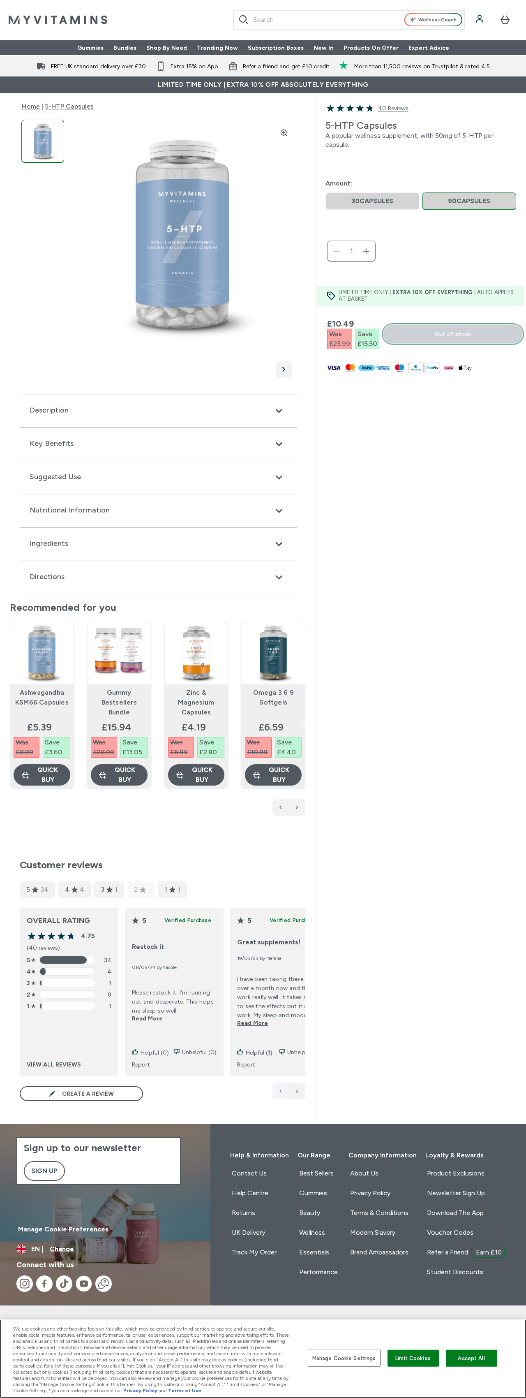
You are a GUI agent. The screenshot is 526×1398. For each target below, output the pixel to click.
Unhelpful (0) (199, 1052)
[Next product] (297, 807)
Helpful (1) (259, 1052)
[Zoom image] (284, 132)
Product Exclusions (455, 1173)
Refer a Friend (464, 1252)
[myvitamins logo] (58, 19)
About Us (364, 1173)
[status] (351, 251)
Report (141, 1064)
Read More (147, 1018)
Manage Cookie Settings (344, 1358)
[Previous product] (280, 807)
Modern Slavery (372, 1232)
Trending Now (217, 47)
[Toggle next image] (284, 369)
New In (324, 47)
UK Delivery (248, 1232)
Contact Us (249, 1173)
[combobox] (349, 20)
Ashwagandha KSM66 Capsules (42, 697)
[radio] (372, 201)
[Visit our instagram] (24, 1283)
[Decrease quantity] (337, 251)
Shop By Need (166, 47)
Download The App (455, 1212)
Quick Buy (47, 774)
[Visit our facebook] (44, 1283)
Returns (243, 1212)
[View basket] (505, 19)
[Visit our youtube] (84, 1283)
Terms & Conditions (379, 1212)
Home (30, 106)
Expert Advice (428, 47)
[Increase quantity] (366, 251)
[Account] (480, 20)
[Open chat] (103, 1283)
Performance (318, 1271)
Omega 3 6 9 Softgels (273, 697)
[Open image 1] (42, 141)
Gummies (90, 47)
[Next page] (297, 1091)
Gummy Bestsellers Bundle (119, 702)
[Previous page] (280, 1091)
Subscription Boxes (276, 47)
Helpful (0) (155, 1052)
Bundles (124, 47)
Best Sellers (316, 1173)
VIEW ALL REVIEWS (54, 1064)
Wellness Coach (437, 20)
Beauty (309, 1212)
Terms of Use (184, 1390)
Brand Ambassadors (379, 1252)
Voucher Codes (450, 1232)
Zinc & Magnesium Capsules (196, 702)
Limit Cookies (413, 1358)
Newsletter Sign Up (456, 1192)
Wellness (312, 1232)
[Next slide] (303, 723)
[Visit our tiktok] (64, 1283)
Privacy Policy (370, 1192)
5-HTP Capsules (69, 106)
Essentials (314, 1252)
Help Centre (250, 1192)
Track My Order (254, 1252)
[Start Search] (243, 20)
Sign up (44, 1170)
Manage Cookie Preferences (63, 1229)
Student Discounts (455, 1271)
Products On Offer (371, 47)
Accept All (471, 1358)
